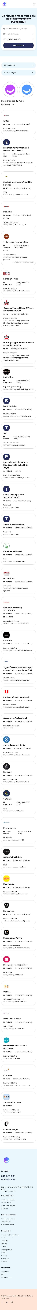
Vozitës (6, 992)
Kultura (3, 1247)
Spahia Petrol (23, 894)
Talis (17, 507)
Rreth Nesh (5, 1272)
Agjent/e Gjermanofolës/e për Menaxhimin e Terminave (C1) (17, 668)
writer (6, 121)
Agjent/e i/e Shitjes (12, 857)
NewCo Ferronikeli (22, 755)
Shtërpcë (6, 247)
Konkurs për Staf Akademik (16, 697)
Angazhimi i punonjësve (10, 1235)
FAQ (2, 1275)
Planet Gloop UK (22, 195)
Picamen (7, 1075)
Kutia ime (4, 1209)
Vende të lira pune (12, 1018)
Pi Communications (22, 948)
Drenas (6, 439)
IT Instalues (8, 578)
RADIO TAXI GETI (21, 1002)
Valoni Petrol (20, 561)
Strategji (4, 1256)
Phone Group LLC (22, 680)
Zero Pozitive (21, 1139)
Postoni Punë (6, 1222)
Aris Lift (21, 840)
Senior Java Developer (14, 524)
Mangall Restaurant (23, 1085)
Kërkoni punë (18, 45)
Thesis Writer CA (22, 131)
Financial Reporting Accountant (12, 609)
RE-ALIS (18, 1112)
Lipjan (7, 1079)
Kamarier (7, 640)
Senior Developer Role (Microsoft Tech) (13, 496)
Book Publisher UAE (24, 416)
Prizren (8, 501)
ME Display (19, 811)
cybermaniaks (23, 623)
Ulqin (5, 156)
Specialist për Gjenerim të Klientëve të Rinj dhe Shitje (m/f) (15, 465)
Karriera (4, 1244)
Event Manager (10, 1129)
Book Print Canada (22, 291)
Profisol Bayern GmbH (22, 478)
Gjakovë (8, 410)
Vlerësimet (5, 1259)
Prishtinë (8, 471)
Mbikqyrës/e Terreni (12, 938)
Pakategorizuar (6, 1250)
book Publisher (10, 406)
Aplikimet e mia (6, 1203)
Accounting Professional (15, 718)
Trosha (17, 1058)
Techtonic (19, 975)
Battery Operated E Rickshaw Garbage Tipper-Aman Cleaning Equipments (16, 323)
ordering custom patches (15, 242)
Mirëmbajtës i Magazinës (15, 965)
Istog (7, 124)
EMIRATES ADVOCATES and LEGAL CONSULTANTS (16, 149)
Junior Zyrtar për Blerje (14, 745)
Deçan (8, 215)
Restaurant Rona (22, 782)
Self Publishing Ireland (25, 389)
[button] (34, 4)
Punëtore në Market (12, 551)
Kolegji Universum (22, 707)
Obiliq (7, 860)
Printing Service (10, 279)
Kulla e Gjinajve (23, 921)
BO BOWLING (19, 1029)
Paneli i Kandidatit (7, 1200)
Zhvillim (4, 1261)
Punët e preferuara (8, 1206)
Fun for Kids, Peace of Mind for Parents (17, 183)
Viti (6, 314)
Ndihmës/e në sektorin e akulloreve (15, 1047)
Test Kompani (20, 445)
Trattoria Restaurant (24, 650)
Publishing (8, 377)
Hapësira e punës (7, 1238)
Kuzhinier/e (8, 884)
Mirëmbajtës (9, 828)
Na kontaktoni (6, 1278)
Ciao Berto (22, 867)
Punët (3, 1253)
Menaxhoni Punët (7, 1225)
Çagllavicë (7, 284)
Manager (7, 212)
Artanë (8, 188)
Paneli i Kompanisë (8, 1219)
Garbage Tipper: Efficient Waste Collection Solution (18, 309)
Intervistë (4, 1241)
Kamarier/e (8, 911)
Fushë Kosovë (6, 832)
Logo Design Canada (23, 225)
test (5, 433)
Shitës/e (7, 799)
